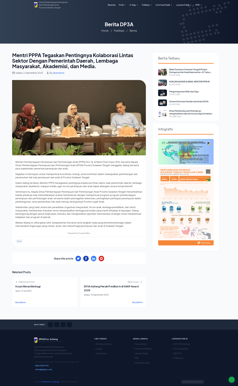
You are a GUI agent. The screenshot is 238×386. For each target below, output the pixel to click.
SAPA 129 (177, 353)
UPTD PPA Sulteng (181, 344)
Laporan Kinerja (141, 353)
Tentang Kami (141, 344)
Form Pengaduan (181, 349)
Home (105, 30)
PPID (197, 5)
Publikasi (146, 5)
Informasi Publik (163, 5)
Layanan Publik (182, 5)
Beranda (111, 5)
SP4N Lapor (178, 358)
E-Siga (133, 5)
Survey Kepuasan (142, 363)
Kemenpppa (101, 353)
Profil (121, 5)
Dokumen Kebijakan (143, 349)
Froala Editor (84, 233)
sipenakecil (58, 72)
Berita (133, 30)
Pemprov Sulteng (103, 344)
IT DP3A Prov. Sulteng (50, 382)
